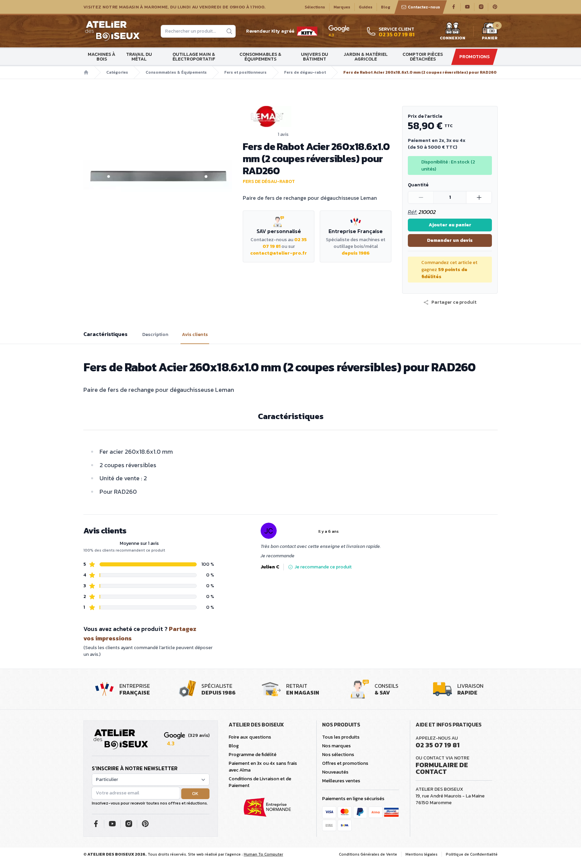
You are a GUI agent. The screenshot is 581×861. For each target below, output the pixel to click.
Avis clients (195, 334)
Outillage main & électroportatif (193, 57)
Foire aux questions (250, 737)
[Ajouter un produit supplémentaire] (479, 197)
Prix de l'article (425, 116)
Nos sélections (338, 754)
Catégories (117, 72)
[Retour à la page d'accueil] (121, 739)
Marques (342, 7)
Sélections (315, 7)
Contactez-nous (424, 7)
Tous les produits (340, 737)
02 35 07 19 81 (438, 745)
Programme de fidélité (252, 754)
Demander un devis (450, 240)
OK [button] (195, 793)
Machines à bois (101, 57)
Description (155, 334)
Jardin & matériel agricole (366, 57)
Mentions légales (421, 854)
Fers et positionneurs (245, 72)
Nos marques (336, 745)
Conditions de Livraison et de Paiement (260, 782)
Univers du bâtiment (314, 57)
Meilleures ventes (341, 780)
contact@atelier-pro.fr (278, 253)
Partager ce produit (453, 302)
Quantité (418, 184)
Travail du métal (139, 57)
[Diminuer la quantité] (421, 197)
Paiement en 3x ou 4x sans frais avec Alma (263, 767)
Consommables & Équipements (260, 57)
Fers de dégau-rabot (305, 72)
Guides (366, 7)
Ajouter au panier (450, 224)
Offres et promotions (345, 763)
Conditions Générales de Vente (368, 854)
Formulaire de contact (442, 768)
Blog (385, 7)
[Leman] (317, 116)
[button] (449, 302)
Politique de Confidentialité (472, 854)
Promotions (474, 56)
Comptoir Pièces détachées (422, 57)
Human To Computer (263, 854)
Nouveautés (335, 772)
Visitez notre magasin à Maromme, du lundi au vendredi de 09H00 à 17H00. (174, 7)
